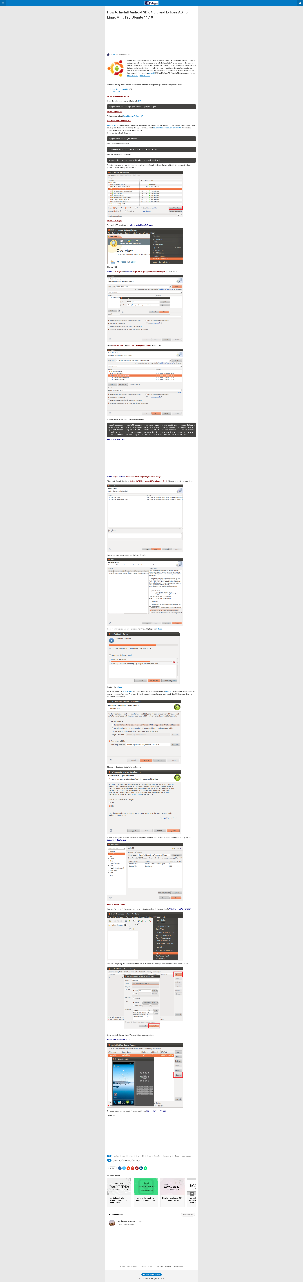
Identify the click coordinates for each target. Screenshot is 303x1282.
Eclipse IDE (116, 92)
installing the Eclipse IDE (133, 116)
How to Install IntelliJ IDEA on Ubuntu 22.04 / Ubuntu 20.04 (118, 1200)
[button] (3, 3)
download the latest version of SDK (167, 128)
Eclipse (159, 629)
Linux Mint (126, 1160)
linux (149, 1156)
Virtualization (178, 1267)
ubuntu (176, 1156)
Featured (117, 1160)
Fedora (150, 1267)
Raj (114, 55)
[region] (151, 35)
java (137, 1156)
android (116, 1156)
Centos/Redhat (132, 1267)
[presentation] (192, 1194)
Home (122, 1267)
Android (151, 73)
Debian (143, 1267)
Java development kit (120, 89)
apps (124, 1156)
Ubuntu (135, 1160)
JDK (139, 101)
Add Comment (188, 1214)
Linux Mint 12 (132, 75)
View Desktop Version (152, 1275)
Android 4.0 (112, 125)
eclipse (131, 1156)
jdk (143, 1156)
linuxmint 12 (167, 1156)
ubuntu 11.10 (186, 1156)
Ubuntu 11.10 (145, 75)
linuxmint (157, 1156)
